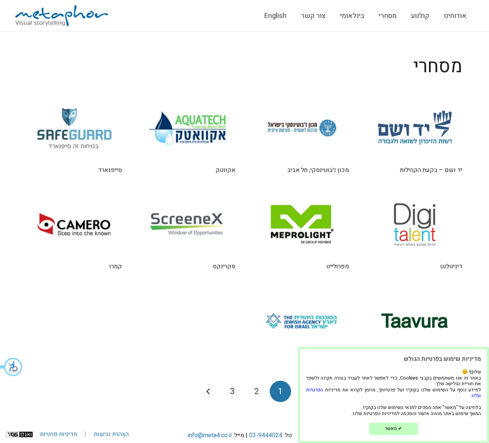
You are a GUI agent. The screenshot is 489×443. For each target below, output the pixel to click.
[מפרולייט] (301, 224)
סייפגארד (110, 170)
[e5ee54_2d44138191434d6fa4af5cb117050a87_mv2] (61, 15)
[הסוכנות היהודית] (301, 320)
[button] (11, 366)
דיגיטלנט (451, 266)
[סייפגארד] (74, 128)
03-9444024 (265, 435)
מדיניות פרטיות (58, 434)
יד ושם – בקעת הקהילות (431, 170)
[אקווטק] (187, 128)
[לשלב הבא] (208, 391)
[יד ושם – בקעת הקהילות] (414, 128)
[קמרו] (74, 224)
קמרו (115, 266)
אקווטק (225, 170)
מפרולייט (337, 266)
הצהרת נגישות (111, 434)
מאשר (393, 428)
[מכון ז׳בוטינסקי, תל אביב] (301, 128)
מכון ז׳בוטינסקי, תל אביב (318, 170)
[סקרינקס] (187, 224)
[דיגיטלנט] (414, 224)
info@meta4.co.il (210, 435)
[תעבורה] (414, 320)
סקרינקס (224, 266)
